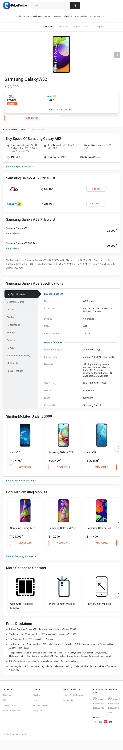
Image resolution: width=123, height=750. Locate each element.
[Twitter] (100, 722)
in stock (11, 103)
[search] (75, 5)
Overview (48, 26)
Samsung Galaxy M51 (22, 528)
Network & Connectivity (18, 355)
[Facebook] (95, 722)
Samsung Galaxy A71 (61, 452)
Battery (10, 347)
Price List (63, 26)
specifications (81, 26)
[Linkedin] (110, 722)
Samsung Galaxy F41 (99, 528)
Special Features (15, 370)
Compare (99, 26)
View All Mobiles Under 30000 (21, 480)
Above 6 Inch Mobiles (99, 604)
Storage (11, 332)
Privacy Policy (9, 705)
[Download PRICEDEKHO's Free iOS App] (99, 703)
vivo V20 (15, 452)
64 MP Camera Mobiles (62, 604)
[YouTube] (105, 722)
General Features (15, 301)
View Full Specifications (18, 166)
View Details (12, 233)
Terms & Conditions (11, 710)
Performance (13, 324)
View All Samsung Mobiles (19, 556)
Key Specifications (16, 294)
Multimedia (12, 363)
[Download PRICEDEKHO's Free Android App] (114, 706)
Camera (11, 340)
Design (10, 309)
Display (10, 317)
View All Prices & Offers (60, 109)
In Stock (95, 203)
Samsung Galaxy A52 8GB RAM (21, 243)
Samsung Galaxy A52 (16, 228)
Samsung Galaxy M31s (62, 528)
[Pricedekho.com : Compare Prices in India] (17, 5)
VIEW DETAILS (25, 467)
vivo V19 (91, 452)
